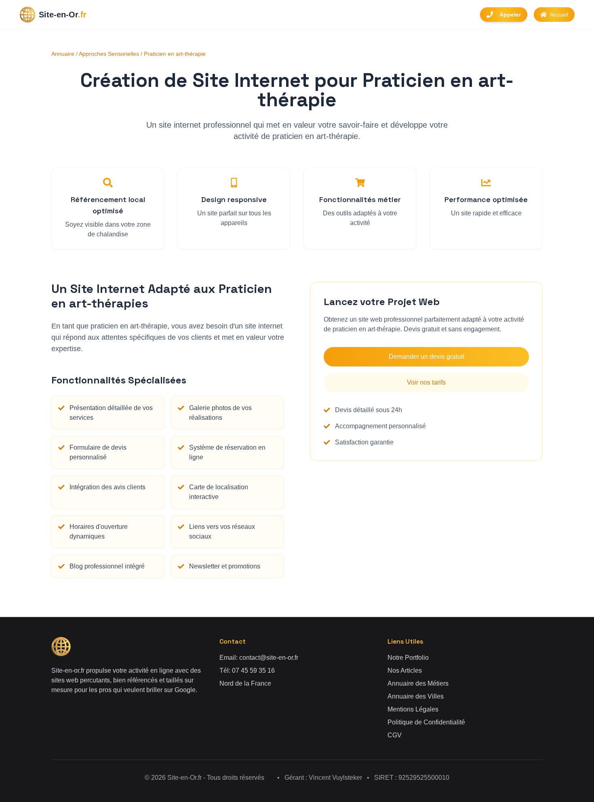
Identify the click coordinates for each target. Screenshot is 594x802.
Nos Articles (405, 670)
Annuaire (62, 54)
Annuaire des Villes (416, 696)
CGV (395, 735)
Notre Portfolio (408, 657)
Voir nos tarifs (426, 382)
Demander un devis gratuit (426, 356)
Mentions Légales (413, 709)
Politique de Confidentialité (426, 722)
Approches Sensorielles (109, 54)
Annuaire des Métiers (418, 683)
